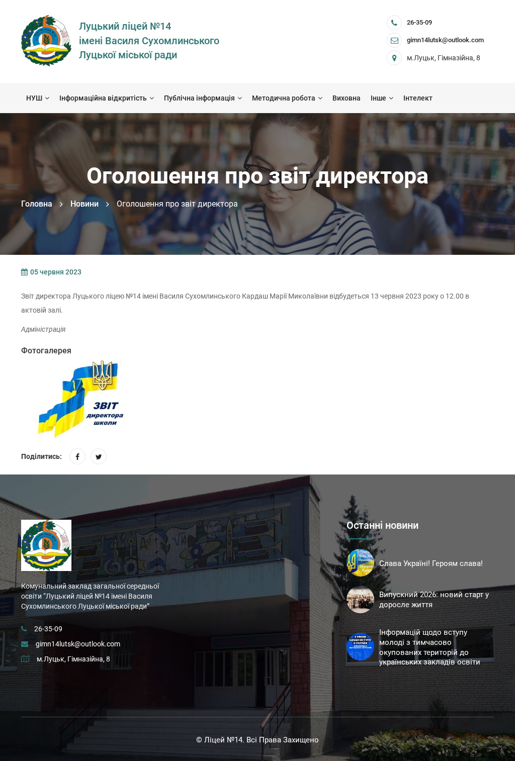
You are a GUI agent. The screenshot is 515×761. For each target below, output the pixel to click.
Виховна (346, 98)
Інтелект (418, 98)
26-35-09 (419, 22)
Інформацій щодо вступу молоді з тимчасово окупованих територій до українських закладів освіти (429, 647)
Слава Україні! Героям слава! (431, 563)
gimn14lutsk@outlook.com (78, 644)
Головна (36, 204)
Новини (84, 204)
